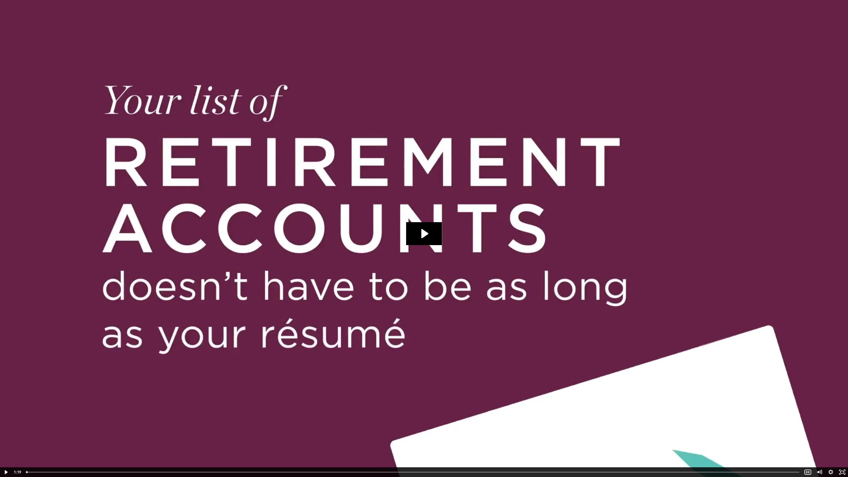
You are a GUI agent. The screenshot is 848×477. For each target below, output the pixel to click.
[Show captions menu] (808, 472)
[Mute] (819, 472)
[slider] (413, 472)
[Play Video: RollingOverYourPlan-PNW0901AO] (424, 233)
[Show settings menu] (831, 472)
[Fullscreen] (842, 472)
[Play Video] (5, 472)
